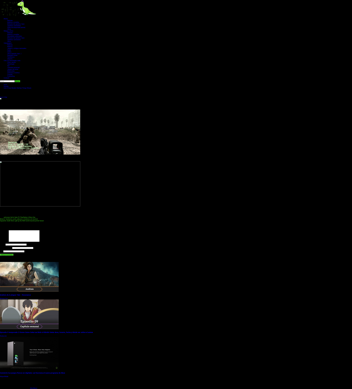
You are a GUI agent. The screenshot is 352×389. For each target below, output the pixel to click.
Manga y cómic (8, 31)
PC (19, 217)
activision (7, 217)
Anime (6, 19)
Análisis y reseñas (13, 22)
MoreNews (33, 388)
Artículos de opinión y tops (15, 24)
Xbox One (32, 217)
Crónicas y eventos (13, 73)
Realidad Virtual (12, 55)
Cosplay (10, 74)
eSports (9, 59)
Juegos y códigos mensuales (16, 48)
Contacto (6, 78)
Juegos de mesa (12, 69)
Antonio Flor (4, 298)
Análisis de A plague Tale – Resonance (15, 295)
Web (1, 251)
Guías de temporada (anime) (16, 27)
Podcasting (11, 76)
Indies (9, 52)
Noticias (10, 20)
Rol (8, 66)
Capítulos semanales (14, 26)
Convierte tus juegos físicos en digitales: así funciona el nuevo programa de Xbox (32, 373)
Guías (9, 50)
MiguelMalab (4, 376)
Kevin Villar (4, 97)
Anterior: (19, 219)
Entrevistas (11, 71)
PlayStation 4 (24, 217)
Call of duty (14, 217)
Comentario (4, 241)
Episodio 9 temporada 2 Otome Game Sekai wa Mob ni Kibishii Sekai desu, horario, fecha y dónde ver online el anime (46, 332)
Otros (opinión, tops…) (14, 53)
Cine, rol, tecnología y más (12, 60)
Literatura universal (13, 67)
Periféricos (11, 57)
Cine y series (11, 62)
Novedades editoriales (14, 36)
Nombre (2, 244)
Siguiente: (22, 221)
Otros (9, 29)
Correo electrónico (6, 248)
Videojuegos (8, 43)
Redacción (3, 336)
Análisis (9, 46)
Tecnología (10, 64)
